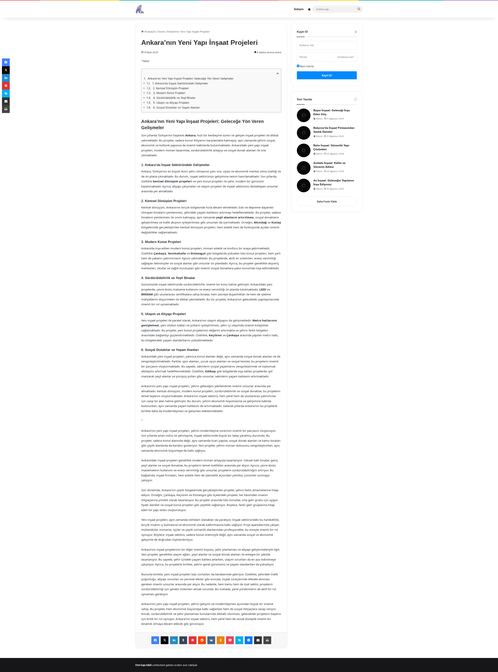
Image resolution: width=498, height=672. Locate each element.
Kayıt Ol (327, 75)
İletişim (299, 9)
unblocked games (163, 665)
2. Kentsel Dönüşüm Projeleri (171, 88)
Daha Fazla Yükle (327, 201)
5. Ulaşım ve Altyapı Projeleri (171, 102)
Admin (319, 118)
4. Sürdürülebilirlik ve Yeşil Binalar (174, 97)
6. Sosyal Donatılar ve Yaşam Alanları (176, 107)
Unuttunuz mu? (345, 57)
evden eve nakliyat (185, 665)
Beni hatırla (306, 66)
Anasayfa (149, 31)
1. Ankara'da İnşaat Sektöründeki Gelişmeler (180, 83)
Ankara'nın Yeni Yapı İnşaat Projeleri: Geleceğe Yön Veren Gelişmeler (190, 78)
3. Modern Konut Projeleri (169, 92)
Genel (161, 31)
